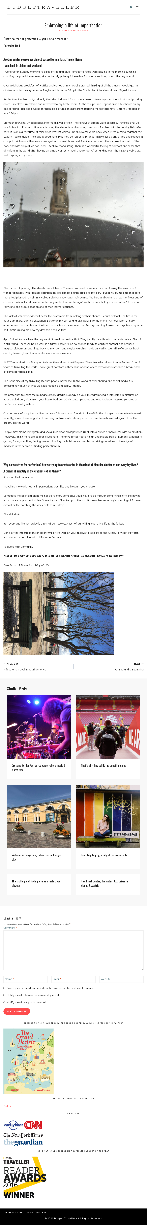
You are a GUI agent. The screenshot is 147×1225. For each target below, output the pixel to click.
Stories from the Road (73, 30)
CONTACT (41, 1212)
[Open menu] (137, 7)
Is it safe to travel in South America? (25, 667)
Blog (30, 1212)
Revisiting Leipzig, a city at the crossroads (104, 855)
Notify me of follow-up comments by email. (33, 995)
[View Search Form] (131, 7)
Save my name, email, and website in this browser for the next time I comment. (51, 988)
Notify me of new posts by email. (27, 1002)
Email (57, 979)
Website (106, 979)
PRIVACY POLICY (14, 1212)
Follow (7, 1106)
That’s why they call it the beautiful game (103, 765)
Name (9, 979)
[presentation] (39, 727)
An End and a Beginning (129, 667)
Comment (10, 927)
